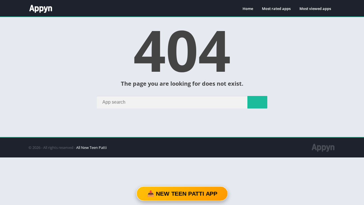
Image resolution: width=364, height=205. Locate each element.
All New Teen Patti (91, 147)
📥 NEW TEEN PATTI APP (182, 193)
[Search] (257, 102)
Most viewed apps (315, 8)
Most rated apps (276, 8)
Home (248, 8)
